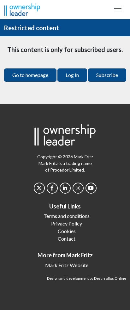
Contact (66, 239)
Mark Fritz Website (66, 265)
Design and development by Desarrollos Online (86, 278)
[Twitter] (39, 188)
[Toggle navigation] (117, 9)
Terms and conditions (67, 216)
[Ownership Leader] (22, 8)
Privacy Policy (66, 223)
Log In (72, 75)
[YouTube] (91, 188)
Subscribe (107, 75)
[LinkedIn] (65, 188)
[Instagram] (78, 188)
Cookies (67, 231)
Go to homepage (30, 75)
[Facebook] (52, 188)
